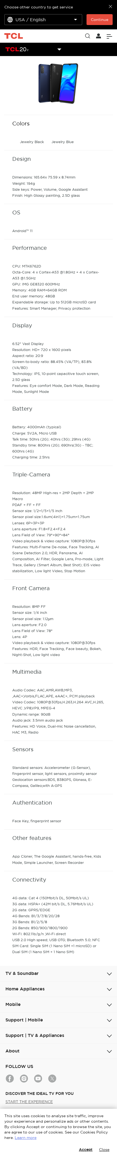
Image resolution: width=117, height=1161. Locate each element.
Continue (99, 19)
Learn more (25, 1137)
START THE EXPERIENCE (29, 1101)
